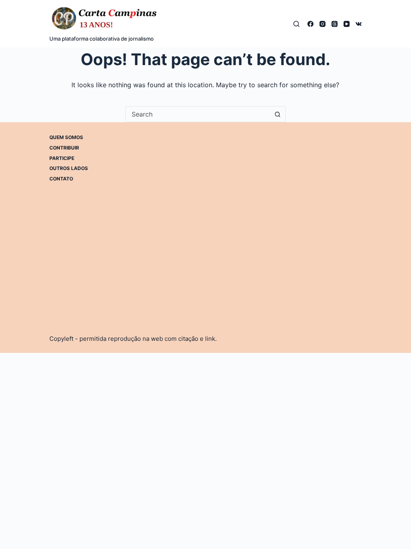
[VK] (359, 24)
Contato (61, 179)
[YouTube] (347, 24)
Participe (61, 158)
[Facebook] (310, 24)
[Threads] (335, 24)
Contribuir (64, 148)
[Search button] (277, 114)
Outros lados (68, 168)
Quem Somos (66, 137)
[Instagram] (322, 24)
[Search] (296, 24)
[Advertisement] (264, 190)
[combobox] (198, 114)
